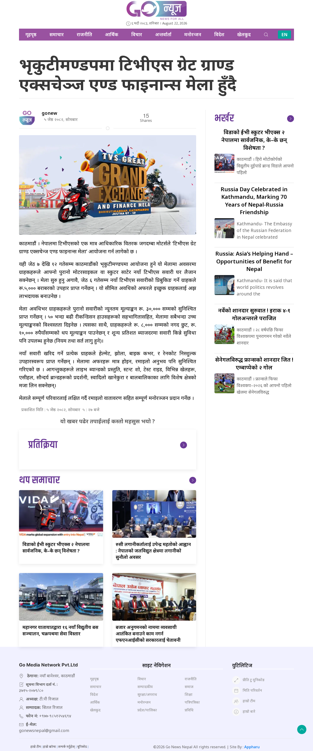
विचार (136, 34)
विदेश (219, 34)
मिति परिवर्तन (252, 690)
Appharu (252, 746)
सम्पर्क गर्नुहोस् (66, 746)
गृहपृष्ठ (30, 34)
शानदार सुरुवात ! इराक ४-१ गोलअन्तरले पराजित (254, 314)
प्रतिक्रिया (43, 445)
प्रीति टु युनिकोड (253, 679)
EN (284, 34)
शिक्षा (188, 694)
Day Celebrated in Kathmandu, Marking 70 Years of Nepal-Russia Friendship (254, 200)
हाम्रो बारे (249, 711)
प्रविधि (189, 710)
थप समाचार (39, 480)
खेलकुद (244, 34)
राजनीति (84, 34)
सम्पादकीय (145, 686)
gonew (49, 113)
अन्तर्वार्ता (163, 34)
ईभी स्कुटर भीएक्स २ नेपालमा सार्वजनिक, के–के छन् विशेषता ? (56, 547)
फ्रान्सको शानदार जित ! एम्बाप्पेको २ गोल (254, 363)
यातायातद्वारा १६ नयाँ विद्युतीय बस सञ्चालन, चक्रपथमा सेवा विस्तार (60, 630)
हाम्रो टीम (249, 700)
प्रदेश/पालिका (147, 710)
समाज (189, 686)
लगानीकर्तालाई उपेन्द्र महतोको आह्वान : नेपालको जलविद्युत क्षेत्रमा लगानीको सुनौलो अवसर (153, 550)
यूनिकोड (82, 746)
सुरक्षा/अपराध (147, 694)
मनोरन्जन (192, 34)
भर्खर (224, 118)
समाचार (56, 34)
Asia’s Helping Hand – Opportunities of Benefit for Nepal (254, 261)
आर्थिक (111, 34)
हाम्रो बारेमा (49, 746)
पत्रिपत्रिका (192, 702)
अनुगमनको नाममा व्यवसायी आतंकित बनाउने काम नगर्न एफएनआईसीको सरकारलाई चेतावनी (148, 633)
